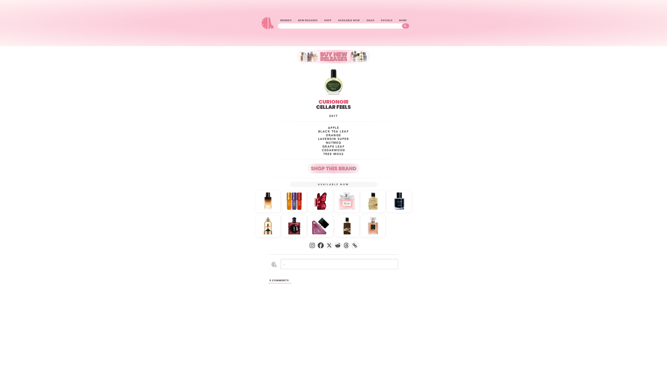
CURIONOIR (334, 102)
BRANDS (285, 20)
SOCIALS (386, 20)
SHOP (328, 20)
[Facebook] (321, 245)
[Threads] (346, 245)
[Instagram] (312, 245)
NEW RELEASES (308, 20)
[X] (329, 245)
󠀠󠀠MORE (403, 20)
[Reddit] (338, 245)
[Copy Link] (355, 245)
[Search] (405, 26)
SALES (370, 20)
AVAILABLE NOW (349, 20)
